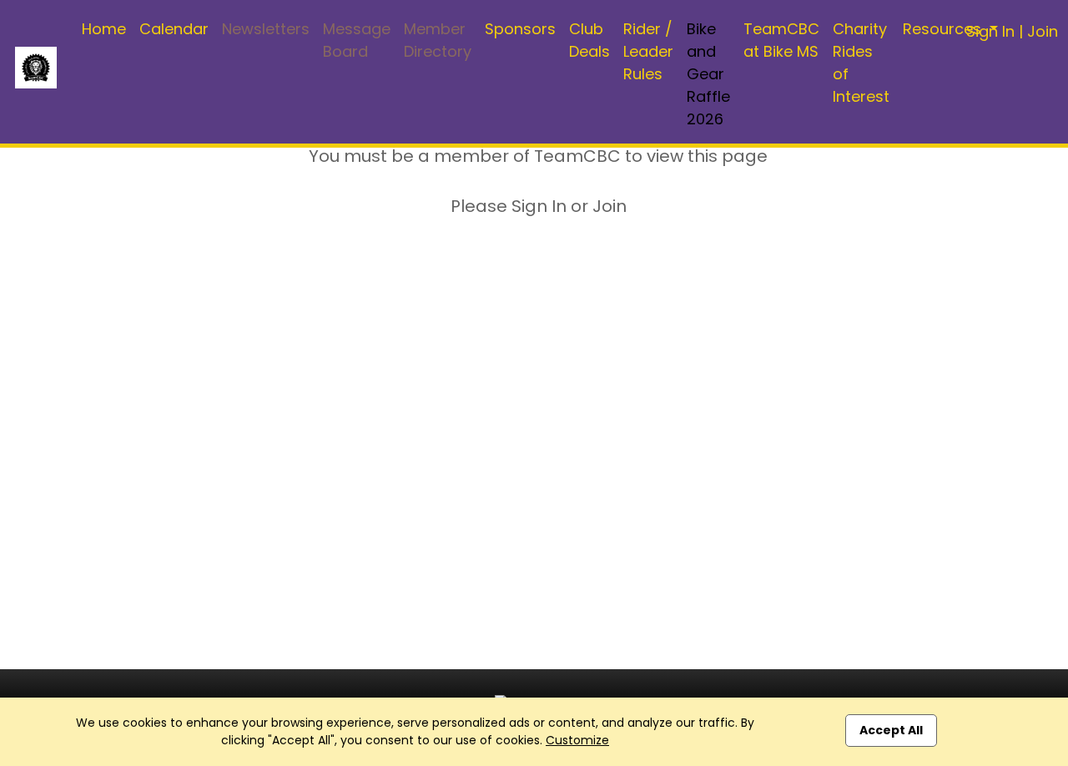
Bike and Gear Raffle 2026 (708, 73)
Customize (577, 740)
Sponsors (520, 28)
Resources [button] (944, 28)
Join (1042, 31)
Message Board (356, 40)
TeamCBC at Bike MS (781, 40)
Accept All (891, 730)
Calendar (174, 28)
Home (104, 28)
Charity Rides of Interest (861, 62)
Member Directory (437, 40)
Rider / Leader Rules (648, 51)
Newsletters (266, 28)
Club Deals (589, 40)
